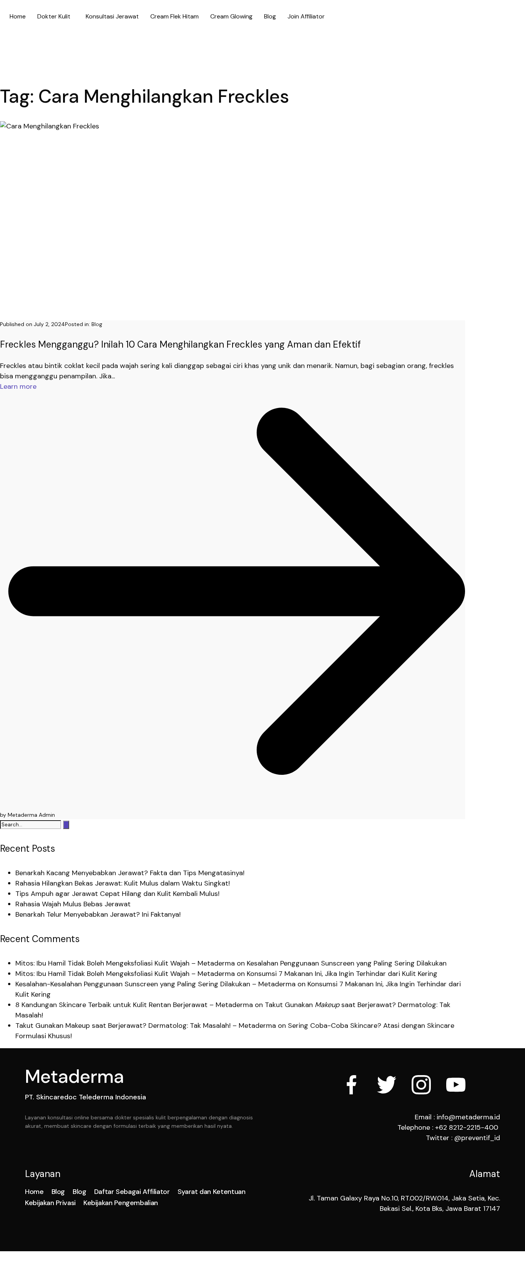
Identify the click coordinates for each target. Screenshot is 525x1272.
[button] (56, 16)
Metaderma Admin (31, 814)
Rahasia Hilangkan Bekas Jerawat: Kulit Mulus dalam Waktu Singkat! (122, 883)
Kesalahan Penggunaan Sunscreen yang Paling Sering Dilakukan (347, 963)
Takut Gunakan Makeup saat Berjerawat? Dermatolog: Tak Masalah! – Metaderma (145, 1025)
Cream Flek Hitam (174, 16)
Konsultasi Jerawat (112, 16)
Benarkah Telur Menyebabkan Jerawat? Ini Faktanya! (98, 914)
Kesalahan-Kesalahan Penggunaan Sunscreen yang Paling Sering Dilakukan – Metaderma (155, 984)
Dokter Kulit (53, 16)
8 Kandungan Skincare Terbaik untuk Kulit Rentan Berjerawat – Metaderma (134, 1004)
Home (18, 16)
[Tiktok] (490, 1084)
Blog (270, 16)
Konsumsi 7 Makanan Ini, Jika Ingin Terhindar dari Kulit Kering (342, 973)
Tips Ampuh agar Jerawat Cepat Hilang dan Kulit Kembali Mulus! (117, 893)
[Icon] (352, 1086)
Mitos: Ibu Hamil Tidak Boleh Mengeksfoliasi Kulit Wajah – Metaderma (125, 963)
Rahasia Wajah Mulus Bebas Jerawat (73, 904)
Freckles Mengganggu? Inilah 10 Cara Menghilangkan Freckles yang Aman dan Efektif (180, 344)
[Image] (455, 1086)
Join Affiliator (306, 16)
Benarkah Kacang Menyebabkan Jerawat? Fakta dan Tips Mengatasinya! (129, 872)
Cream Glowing (231, 16)
